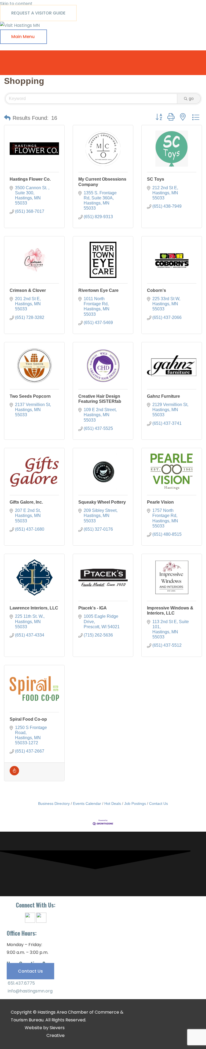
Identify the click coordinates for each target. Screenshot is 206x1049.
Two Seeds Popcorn (30, 396)
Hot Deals (112, 804)
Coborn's (156, 290)
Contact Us (158, 804)
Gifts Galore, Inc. (26, 502)
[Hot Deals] (14, 774)
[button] (7, 118)
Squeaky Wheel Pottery (102, 502)
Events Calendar (87, 804)
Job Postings (135, 804)
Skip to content (16, 4)
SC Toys (155, 179)
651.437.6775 (21, 983)
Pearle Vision (160, 502)
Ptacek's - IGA (92, 608)
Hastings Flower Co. (30, 179)
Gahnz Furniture (163, 396)
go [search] (191, 98)
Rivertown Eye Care (98, 290)
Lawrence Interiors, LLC (34, 608)
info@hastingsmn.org (30, 991)
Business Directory (54, 804)
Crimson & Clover (28, 290)
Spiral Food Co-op (28, 719)
